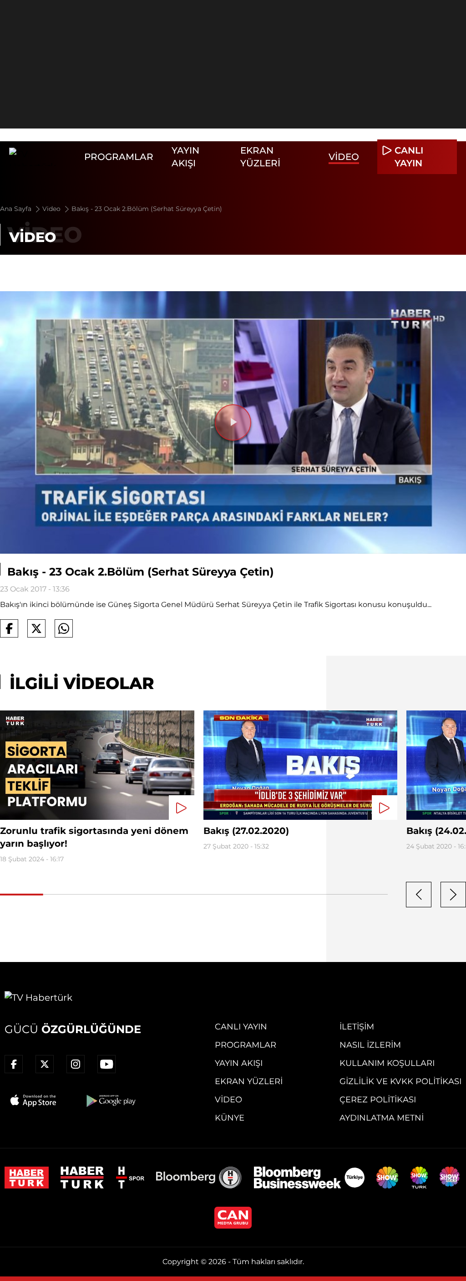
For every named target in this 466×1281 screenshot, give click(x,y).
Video (344, 156)
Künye (229, 1118)
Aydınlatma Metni (381, 1118)
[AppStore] (34, 1100)
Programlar (118, 156)
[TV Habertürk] (42, 157)
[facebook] (14, 1064)
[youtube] (106, 1064)
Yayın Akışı (239, 1063)
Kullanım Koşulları (387, 1063)
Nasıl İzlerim (370, 1045)
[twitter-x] (44, 1064)
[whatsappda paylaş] (64, 628)
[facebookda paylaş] (9, 628)
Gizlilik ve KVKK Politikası (400, 1081)
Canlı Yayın (241, 1027)
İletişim (356, 1027)
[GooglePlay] (110, 1100)
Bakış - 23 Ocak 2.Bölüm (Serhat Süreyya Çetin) (146, 209)
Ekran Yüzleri (249, 1081)
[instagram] (75, 1064)
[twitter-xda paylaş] (36, 628)
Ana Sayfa (16, 209)
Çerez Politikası (377, 1100)
